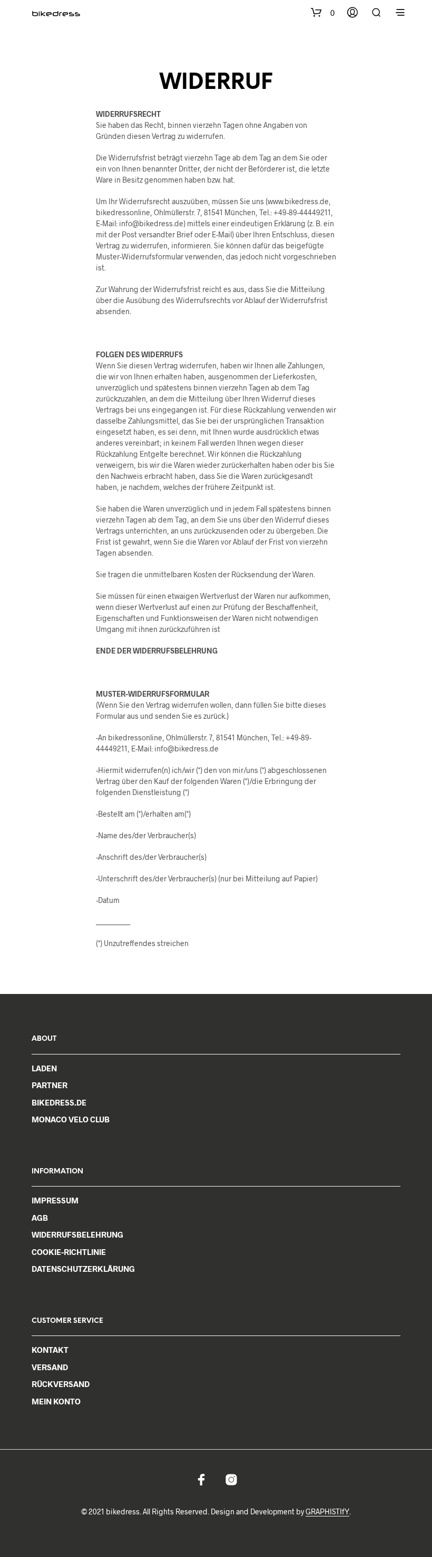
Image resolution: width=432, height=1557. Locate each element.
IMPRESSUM (55, 1200)
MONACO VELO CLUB (71, 1119)
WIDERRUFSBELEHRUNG (77, 1234)
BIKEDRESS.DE (59, 1102)
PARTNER (49, 1085)
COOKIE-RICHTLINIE (69, 1252)
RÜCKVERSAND (61, 1384)
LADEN (44, 1068)
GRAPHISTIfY (327, 1512)
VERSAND (50, 1367)
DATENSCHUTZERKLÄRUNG (83, 1268)
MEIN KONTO (56, 1401)
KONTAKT (50, 1349)
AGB (40, 1217)
